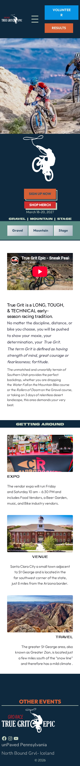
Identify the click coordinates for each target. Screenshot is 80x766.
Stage (63, 230)
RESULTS (59, 28)
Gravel (17, 230)
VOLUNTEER (62, 12)
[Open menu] (35, 19)
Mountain (40, 230)
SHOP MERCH (40, 205)
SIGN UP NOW (40, 194)
